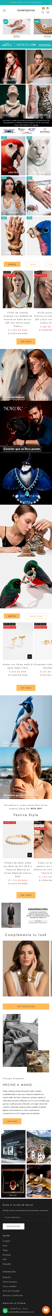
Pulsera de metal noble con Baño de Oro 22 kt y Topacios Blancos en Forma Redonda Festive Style (17, 869)
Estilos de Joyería (10, 1281)
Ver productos (26, 1006)
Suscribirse (13, 1226)
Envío (5, 1245)
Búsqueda (7, 1263)
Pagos (5, 1250)
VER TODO (26, 688)
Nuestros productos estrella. (22, 795)
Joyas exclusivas (14, 397)
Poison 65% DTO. (10, 115)
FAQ (4, 1259)
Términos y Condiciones (13, 1295)
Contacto (6, 1241)
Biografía (6, 1277)
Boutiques (7, 1254)
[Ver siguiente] (44, 26)
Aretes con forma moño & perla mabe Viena (18, 666)
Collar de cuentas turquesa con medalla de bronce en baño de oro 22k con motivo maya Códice (17, 319)
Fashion (16, 36)
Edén (33, 264)
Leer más (35, 125)
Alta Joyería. (11, 743)
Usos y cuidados (9, 1286)
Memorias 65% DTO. (11, 80)
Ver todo (26, 341)
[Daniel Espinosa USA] (47, 8)
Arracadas (36, 616)
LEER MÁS (12, 1121)
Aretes (12, 616)
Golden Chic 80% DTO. (38, 80)
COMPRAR (26, 502)
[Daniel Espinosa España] (43, 8)
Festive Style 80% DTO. (38, 115)
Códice (12, 264)
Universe (47, 36)
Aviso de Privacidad (11, 1290)
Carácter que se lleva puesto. (22, 449)
